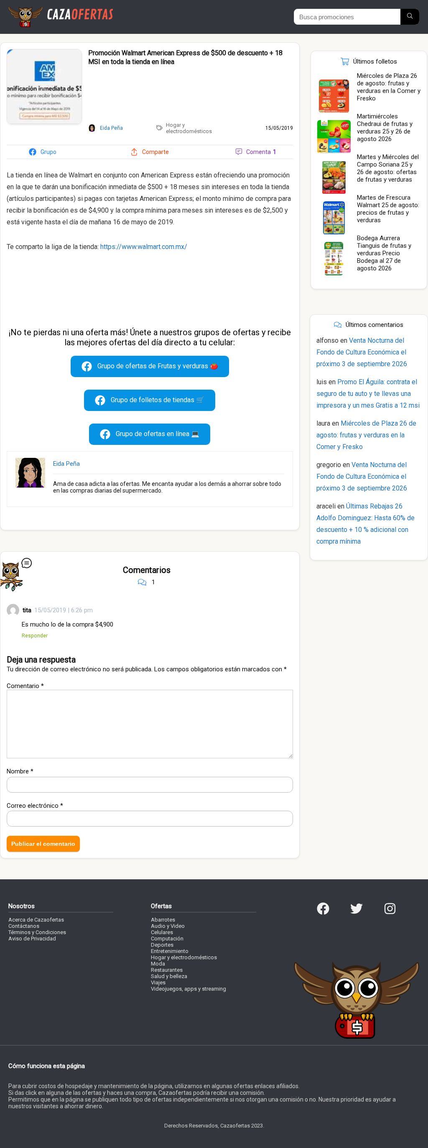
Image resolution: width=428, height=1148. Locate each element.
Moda (158, 964)
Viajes (158, 982)
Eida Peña (66, 463)
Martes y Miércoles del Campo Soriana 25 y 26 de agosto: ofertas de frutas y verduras (388, 168)
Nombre (20, 771)
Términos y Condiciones (37, 932)
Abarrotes (163, 920)
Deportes (162, 945)
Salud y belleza (169, 976)
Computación (167, 938)
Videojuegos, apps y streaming (188, 989)
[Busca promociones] (409, 17)
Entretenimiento (170, 951)
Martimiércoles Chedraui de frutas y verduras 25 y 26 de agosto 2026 (385, 128)
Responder (35, 635)
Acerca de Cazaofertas (36, 920)
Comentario (25, 686)
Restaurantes (167, 970)
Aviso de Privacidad (32, 938)
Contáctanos (23, 926)
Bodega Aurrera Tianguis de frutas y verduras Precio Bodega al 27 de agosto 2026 (384, 253)
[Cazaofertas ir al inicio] (60, 10)
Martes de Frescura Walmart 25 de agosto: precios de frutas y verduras (388, 209)
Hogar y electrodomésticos (189, 128)
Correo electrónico (35, 805)
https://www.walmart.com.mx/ (143, 247)
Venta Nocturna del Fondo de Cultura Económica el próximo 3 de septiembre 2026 (361, 352)
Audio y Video (168, 926)
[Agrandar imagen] (44, 53)
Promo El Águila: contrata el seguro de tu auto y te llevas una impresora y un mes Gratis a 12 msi (368, 393)
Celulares (162, 932)
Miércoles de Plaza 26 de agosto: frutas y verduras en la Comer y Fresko (388, 87)
